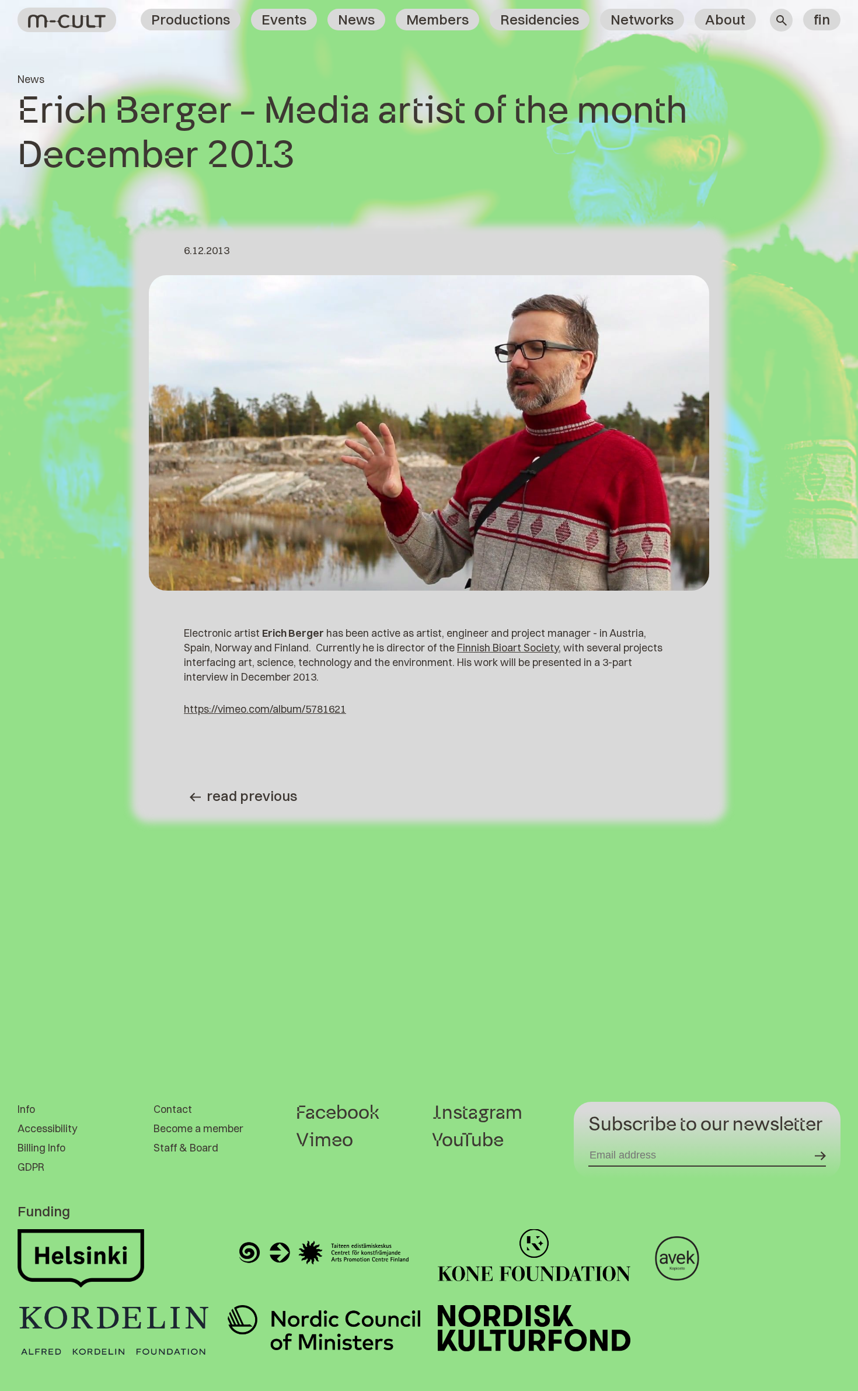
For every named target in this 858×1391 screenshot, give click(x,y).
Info (26, 1109)
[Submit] (820, 1155)
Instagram (477, 1113)
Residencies (539, 19)
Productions (190, 19)
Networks (642, 19)
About (725, 19)
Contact (173, 1109)
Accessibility (47, 1128)
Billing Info (41, 1147)
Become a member (198, 1128)
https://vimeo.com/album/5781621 (265, 709)
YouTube (468, 1140)
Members (437, 19)
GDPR (31, 1167)
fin (822, 19)
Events (283, 19)
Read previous (252, 795)
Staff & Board (186, 1147)
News (356, 19)
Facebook (337, 1113)
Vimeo (324, 1140)
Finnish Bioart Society (508, 647)
